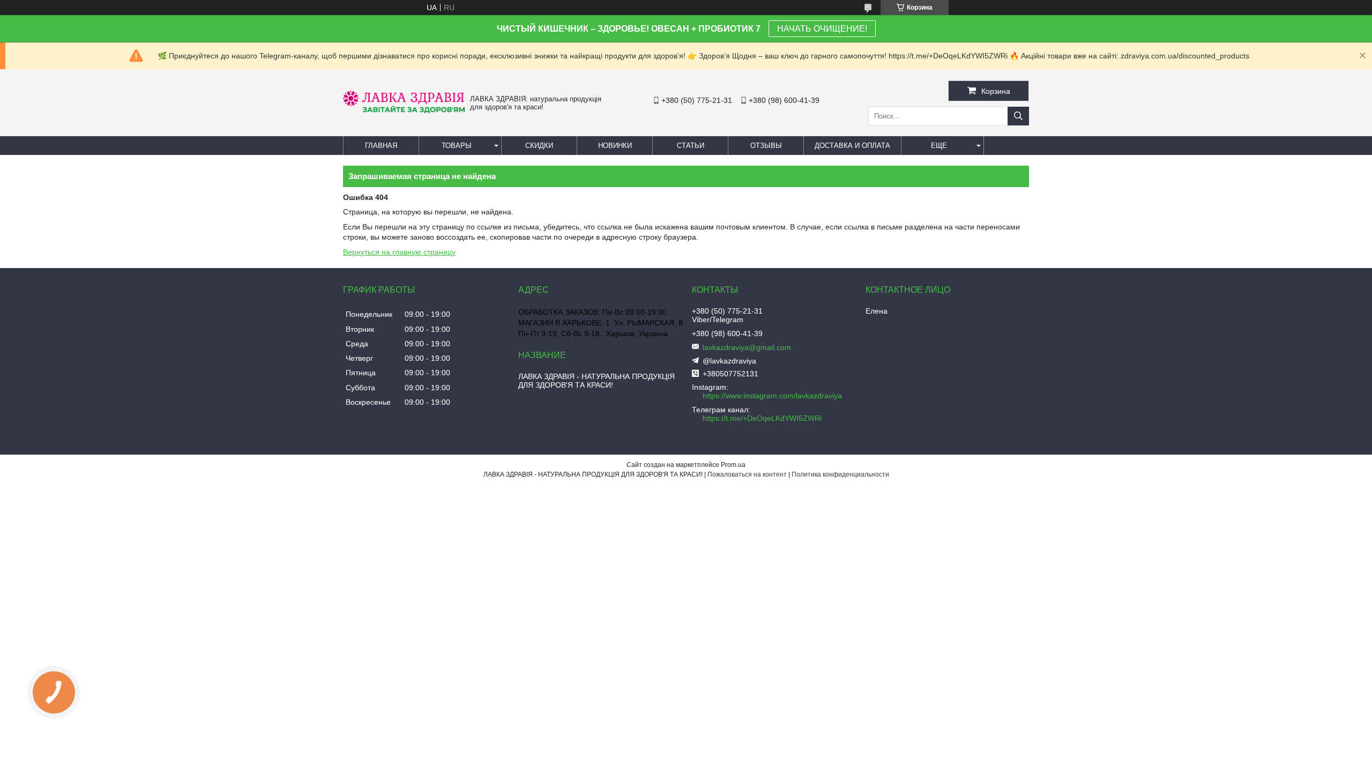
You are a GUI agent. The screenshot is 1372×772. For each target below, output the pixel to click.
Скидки (539, 146)
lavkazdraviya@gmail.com (747, 347)
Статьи (690, 146)
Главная (381, 146)
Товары (457, 146)
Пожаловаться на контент (747, 474)
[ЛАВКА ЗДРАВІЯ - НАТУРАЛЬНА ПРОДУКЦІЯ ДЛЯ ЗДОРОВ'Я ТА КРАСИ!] (404, 110)
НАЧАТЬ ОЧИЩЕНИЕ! (822, 28)
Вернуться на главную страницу (399, 252)
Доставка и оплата (852, 146)
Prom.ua (733, 465)
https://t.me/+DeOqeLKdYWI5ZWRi (762, 418)
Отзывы (766, 146)
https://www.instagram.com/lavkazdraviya (772, 395)
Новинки (615, 146)
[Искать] (1018, 116)
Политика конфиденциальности (840, 474)
